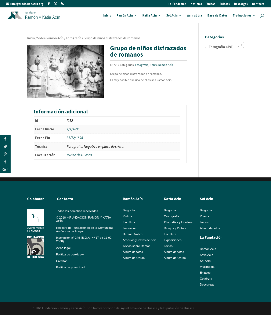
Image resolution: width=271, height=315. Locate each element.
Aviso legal (63, 247)
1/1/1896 (73, 129)
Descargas (241, 4)
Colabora (206, 278)
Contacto (258, 4)
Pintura (127, 216)
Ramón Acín (125, 15)
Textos (168, 246)
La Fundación (178, 4)
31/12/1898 (75, 137)
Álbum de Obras (134, 257)
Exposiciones (172, 240)
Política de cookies (70, 254)
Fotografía (73, 38)
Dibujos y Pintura (175, 228)
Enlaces (225, 4)
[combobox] (224, 45)
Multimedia (207, 266)
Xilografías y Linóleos (178, 222)
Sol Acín (172, 15)
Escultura (129, 222)
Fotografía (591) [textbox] (223, 47)
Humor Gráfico (132, 234)
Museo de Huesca (79, 155)
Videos (211, 4)
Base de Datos (217, 15)
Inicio (107, 15)
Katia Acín (149, 15)
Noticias (196, 4)
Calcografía (171, 216)
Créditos (61, 261)
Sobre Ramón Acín (50, 38)
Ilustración (130, 228)
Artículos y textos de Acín (139, 240)
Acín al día (194, 15)
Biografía (129, 210)
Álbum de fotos (133, 252)
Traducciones (242, 15)
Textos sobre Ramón (137, 246)
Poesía (204, 216)
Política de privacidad (70, 267)
